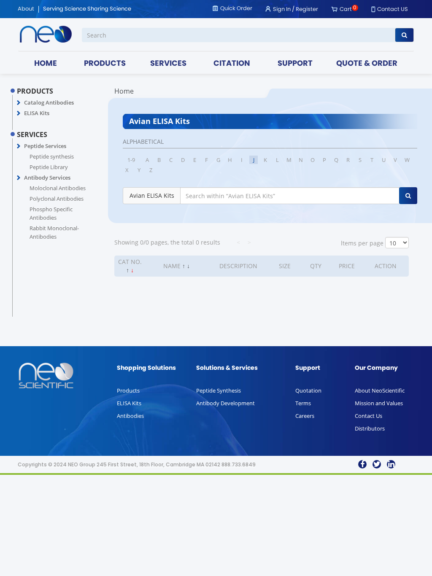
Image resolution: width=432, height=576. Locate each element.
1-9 (131, 160)
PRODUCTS (105, 63)
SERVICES (168, 63)
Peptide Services (45, 146)
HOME (45, 63)
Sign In (282, 9)
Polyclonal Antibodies (57, 198)
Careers (304, 416)
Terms (303, 403)
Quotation (308, 390)
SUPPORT (295, 63)
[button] (19, 102)
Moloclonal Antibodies (58, 188)
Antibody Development (225, 403)
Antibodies (130, 416)
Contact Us (368, 416)
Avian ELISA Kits (152, 195)
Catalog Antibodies (49, 102)
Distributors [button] (370, 428)
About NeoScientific (380, 390)
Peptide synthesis (52, 156)
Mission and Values (379, 403)
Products (128, 390)
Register (307, 9)
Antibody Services (47, 177)
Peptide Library (49, 167)
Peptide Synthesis (218, 390)
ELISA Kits (36, 113)
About (26, 9)
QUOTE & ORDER (366, 63)
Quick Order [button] (236, 8)
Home (124, 91)
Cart (346, 9)
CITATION (231, 63)
